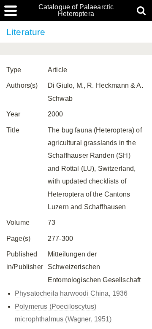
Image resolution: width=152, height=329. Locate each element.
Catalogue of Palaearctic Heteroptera (76, 10)
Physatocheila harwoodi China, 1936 (71, 293)
